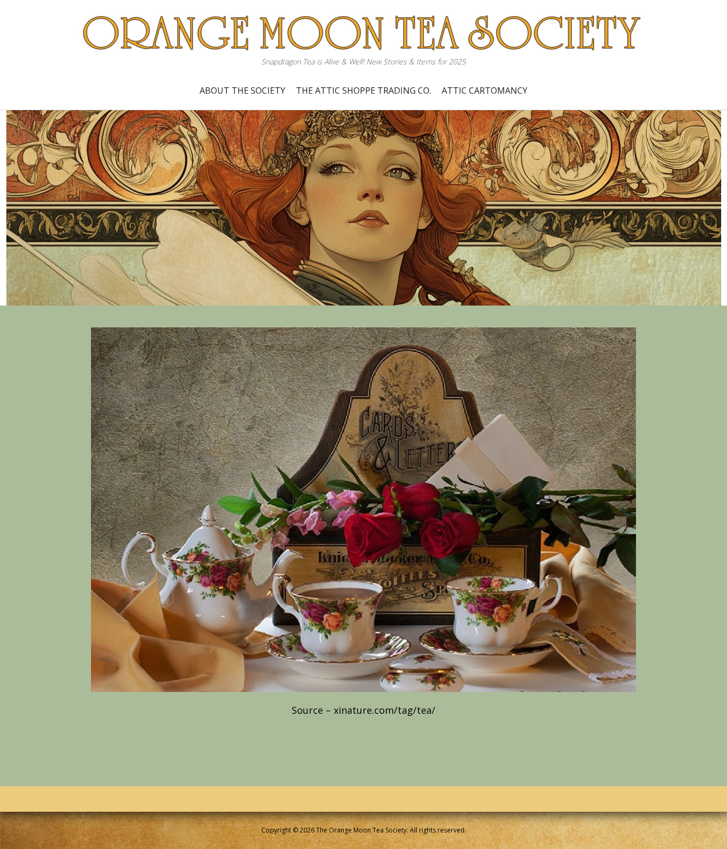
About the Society (242, 90)
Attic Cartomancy (484, 90)
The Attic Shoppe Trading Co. (363, 90)
